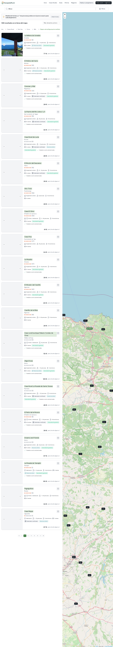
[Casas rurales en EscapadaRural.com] (8, 3)
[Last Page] (43, 535)
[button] (65, 315)
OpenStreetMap (109, 646)
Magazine (74, 3)
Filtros (103, 9)
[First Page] (19, 535)
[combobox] (50, 9)
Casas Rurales (53, 3)
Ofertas (67, 3)
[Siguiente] (20, 44)
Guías (60, 3)
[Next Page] (40, 535)
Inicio (45, 3)
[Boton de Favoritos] (58, 35)
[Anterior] (4, 44)
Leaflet (96, 646)
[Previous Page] (22, 535)
